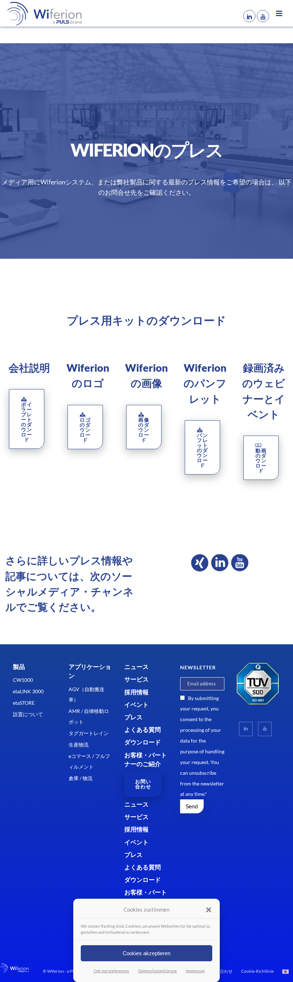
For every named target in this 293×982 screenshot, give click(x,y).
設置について (28, 714)
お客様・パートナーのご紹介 (145, 759)
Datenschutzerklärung (157, 970)
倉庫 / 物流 (81, 778)
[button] (208, 909)
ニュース (136, 666)
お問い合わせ (220, 971)
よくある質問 (142, 729)
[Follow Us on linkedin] (246, 729)
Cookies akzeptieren (146, 953)
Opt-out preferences (111, 970)
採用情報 (136, 692)
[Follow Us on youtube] (265, 729)
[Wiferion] (34, 13)
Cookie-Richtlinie (257, 971)
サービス (136, 679)
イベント (136, 704)
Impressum (195, 970)
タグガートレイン (89, 733)
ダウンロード (142, 742)
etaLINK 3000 (28, 691)
